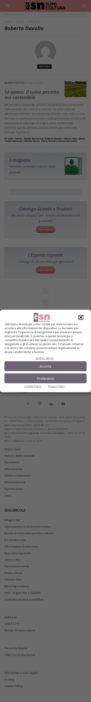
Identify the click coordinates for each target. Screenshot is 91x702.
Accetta (45, 366)
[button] (81, 317)
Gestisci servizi (44, 358)
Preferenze (45, 378)
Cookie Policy (32, 386)
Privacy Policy (56, 386)
